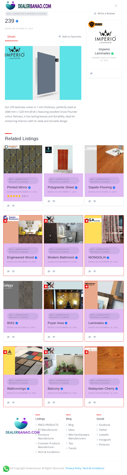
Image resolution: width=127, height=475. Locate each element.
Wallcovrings (16, 388)
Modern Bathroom (61, 257)
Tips (70, 443)
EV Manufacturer (48, 429)
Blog (71, 425)
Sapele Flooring (100, 187)
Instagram (105, 439)
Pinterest (104, 444)
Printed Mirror (17, 187)
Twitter (103, 429)
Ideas (71, 429)
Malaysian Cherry (101, 388)
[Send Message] (91, 73)
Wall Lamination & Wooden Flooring (26, 14)
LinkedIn (104, 434)
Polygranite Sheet (61, 187)
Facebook (104, 425)
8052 (11, 323)
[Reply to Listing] (8, 206)
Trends (72, 448)
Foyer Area (56, 323)
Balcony (54, 388)
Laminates (96, 323)
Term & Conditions (49, 452)
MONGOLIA (97, 257)
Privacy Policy (73, 468)
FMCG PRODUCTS (48, 425)
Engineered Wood (20, 257)
